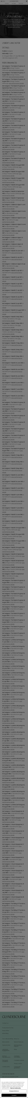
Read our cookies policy (15, 1088)
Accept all (14, 1095)
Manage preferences (14, 1091)
